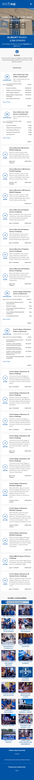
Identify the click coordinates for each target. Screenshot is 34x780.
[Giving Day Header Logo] (9, 4)
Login (16, 770)
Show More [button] (6, 102)
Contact (17, 754)
